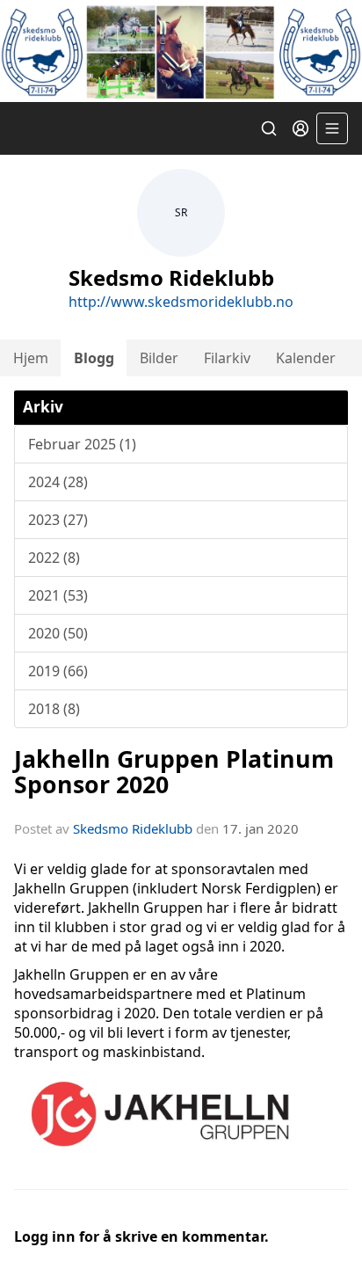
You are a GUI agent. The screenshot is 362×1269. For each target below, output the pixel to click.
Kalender (306, 358)
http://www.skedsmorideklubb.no (181, 301)
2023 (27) (58, 519)
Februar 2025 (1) (82, 444)
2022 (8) (54, 557)
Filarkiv (227, 358)
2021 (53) (58, 595)
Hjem (30, 358)
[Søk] (269, 128)
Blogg (94, 358)
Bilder (159, 358)
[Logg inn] (300, 128)
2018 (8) (54, 708)
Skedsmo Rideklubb (132, 828)
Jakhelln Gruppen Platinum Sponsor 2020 (174, 771)
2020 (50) (58, 633)
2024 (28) (58, 482)
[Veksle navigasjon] (332, 128)
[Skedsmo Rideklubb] (181, 51)
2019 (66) (58, 671)
